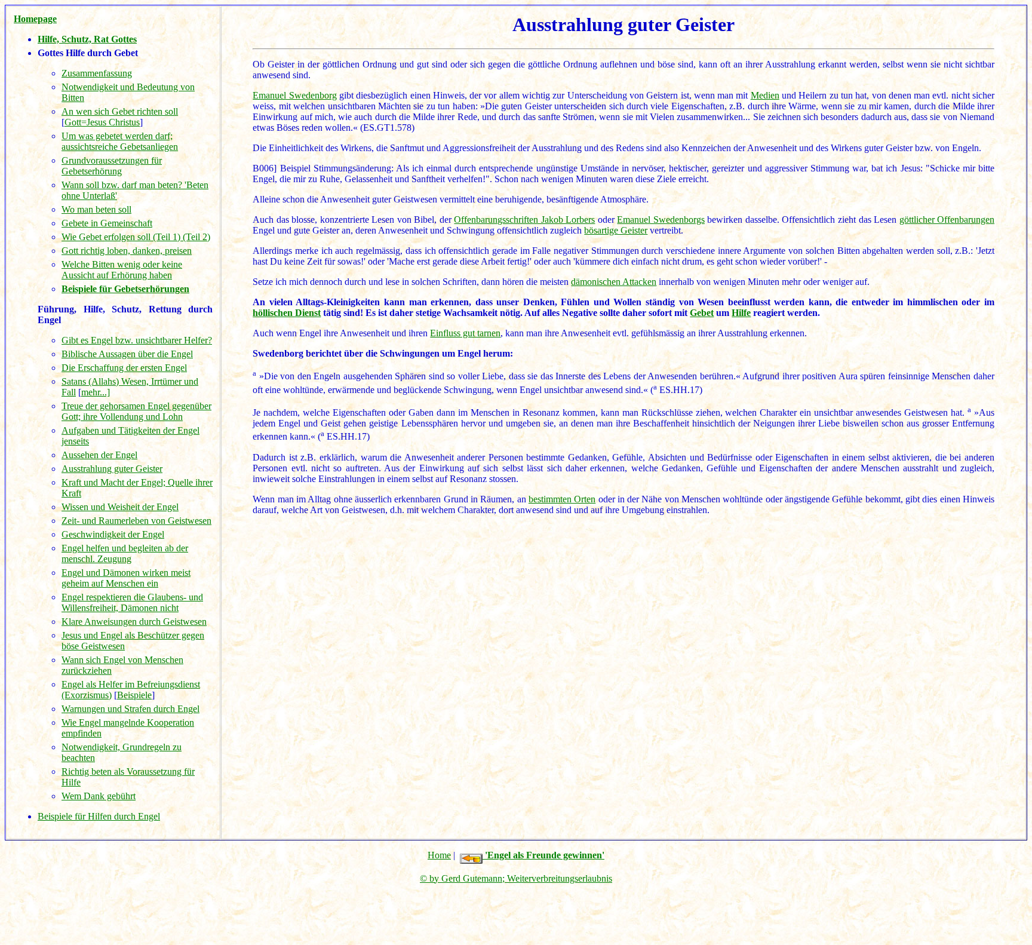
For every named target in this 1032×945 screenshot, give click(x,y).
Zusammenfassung (97, 73)
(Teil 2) (196, 237)
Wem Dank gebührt (99, 796)
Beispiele (134, 695)
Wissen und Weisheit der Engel (120, 507)
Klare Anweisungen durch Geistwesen (134, 621)
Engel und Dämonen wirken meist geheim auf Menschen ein (126, 577)
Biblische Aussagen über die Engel (127, 354)
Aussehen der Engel (99, 455)
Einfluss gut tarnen (465, 333)
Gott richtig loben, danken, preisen (127, 251)
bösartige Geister (615, 230)
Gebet (702, 313)
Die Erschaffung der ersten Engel (124, 368)
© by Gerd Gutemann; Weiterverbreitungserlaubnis (516, 878)
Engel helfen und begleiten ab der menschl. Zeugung (125, 553)
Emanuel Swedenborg (294, 95)
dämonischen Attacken (613, 282)
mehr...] (95, 392)
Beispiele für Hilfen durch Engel (99, 816)
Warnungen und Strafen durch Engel (130, 709)
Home (439, 855)
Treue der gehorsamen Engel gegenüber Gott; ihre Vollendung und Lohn (136, 411)
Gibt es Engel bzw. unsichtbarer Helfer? (137, 340)
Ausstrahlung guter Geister (112, 469)
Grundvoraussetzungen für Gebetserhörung (112, 165)
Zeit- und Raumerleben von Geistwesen (136, 521)
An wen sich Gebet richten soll (120, 111)
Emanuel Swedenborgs (661, 219)
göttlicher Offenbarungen (947, 219)
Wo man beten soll (96, 209)
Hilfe (741, 313)
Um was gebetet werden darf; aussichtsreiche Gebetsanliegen (120, 141)
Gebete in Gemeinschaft (107, 223)
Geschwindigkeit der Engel (113, 534)
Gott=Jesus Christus (102, 122)
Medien (765, 95)
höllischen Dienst (287, 313)
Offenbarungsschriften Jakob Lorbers (524, 219)
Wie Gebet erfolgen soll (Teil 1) (122, 237)
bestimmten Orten (562, 499)
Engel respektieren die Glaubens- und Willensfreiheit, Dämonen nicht (132, 602)
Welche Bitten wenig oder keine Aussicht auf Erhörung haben (122, 269)
